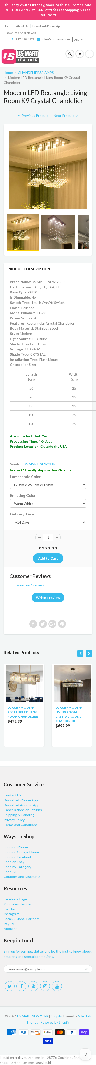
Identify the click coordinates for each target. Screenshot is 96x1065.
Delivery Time (22, 514)
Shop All (10, 872)
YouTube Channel (17, 904)
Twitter (10, 909)
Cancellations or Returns (23, 810)
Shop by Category (17, 867)
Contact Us (12, 795)
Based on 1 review (30, 585)
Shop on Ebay (14, 862)
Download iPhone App (46, 26)
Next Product (64, 115)
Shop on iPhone (16, 847)
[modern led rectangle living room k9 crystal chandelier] (48, 169)
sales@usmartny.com (55, 39)
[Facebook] (21, 986)
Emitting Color (23, 495)
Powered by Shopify (55, 1022)
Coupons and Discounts (22, 877)
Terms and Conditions (21, 825)
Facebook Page (15, 899)
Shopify (56, 1016)
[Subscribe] (86, 969)
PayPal (9, 924)
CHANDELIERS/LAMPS (36, 72)
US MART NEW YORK (41, 464)
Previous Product (34, 115)
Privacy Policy (14, 820)
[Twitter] (10, 986)
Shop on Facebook (18, 857)
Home (8, 26)
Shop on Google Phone (21, 852)
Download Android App (21, 32)
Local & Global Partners (22, 919)
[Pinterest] (33, 986)
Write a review (48, 597)
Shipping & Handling (19, 815)
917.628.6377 (25, 39)
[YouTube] (57, 986)
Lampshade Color (25, 476)
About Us (22, 26)
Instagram (11, 914)
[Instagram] (45, 986)
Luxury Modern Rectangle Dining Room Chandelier (22, 712)
